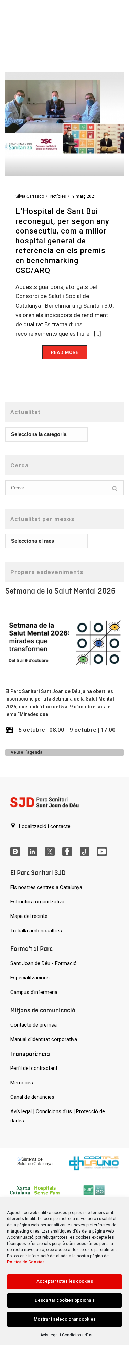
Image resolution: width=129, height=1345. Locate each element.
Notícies (58, 196)
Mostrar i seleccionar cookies (65, 1319)
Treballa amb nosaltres (36, 931)
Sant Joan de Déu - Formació (43, 963)
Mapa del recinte (28, 916)
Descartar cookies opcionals (65, 1300)
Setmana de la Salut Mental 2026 (60, 591)
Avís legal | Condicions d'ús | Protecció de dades (57, 1116)
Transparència (30, 1054)
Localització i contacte (44, 826)
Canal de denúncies (32, 1097)
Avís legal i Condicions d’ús (66, 1335)
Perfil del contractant (33, 1068)
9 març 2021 (84, 196)
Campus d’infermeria (33, 992)
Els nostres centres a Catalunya (46, 887)
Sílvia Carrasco (29, 196)
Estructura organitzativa (37, 902)
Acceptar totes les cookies (64, 1281)
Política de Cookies (26, 1262)
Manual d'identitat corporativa (43, 1039)
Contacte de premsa (33, 1025)
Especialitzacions (30, 978)
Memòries (21, 1083)
